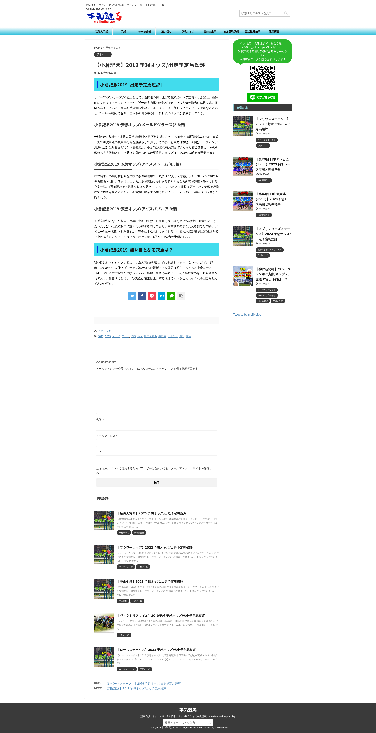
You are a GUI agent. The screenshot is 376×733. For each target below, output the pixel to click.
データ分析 (144, 31)
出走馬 (162, 336)
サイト (100, 452)
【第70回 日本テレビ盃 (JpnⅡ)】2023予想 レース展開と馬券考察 (273, 164)
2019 (108, 336)
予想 (123, 31)
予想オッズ (188, 31)
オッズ (116, 336)
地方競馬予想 (231, 31)
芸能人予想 (101, 31)
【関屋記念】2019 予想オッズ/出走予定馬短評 (135, 688)
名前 (100, 419)
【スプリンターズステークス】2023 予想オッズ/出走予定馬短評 (273, 234)
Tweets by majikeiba (247, 314)
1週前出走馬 (209, 31)
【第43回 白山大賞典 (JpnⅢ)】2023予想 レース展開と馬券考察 (273, 199)
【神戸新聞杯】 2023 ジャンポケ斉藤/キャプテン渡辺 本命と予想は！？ (273, 274)
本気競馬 (188, 709)
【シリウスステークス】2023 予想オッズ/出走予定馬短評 (273, 124)
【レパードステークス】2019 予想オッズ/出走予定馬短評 (143, 683)
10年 (100, 336)
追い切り (166, 31)
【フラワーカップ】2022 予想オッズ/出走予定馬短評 (155, 547)
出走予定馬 (150, 336)
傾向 (140, 336)
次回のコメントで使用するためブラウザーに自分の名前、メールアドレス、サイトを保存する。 (154, 471)
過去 (181, 336)
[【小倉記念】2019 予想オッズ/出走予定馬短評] (161, 296)
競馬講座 (274, 31)
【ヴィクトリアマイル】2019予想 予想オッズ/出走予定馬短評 (161, 616)
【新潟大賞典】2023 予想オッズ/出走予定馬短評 (151, 513)
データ (125, 336)
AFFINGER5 (221, 727)
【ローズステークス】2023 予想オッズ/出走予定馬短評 (156, 650)
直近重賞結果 (252, 31)
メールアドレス (107, 435)
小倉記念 (173, 336)
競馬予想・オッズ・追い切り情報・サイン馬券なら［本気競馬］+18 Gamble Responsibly (188, 716)
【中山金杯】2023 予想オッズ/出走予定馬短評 (150, 581)
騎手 (188, 336)
